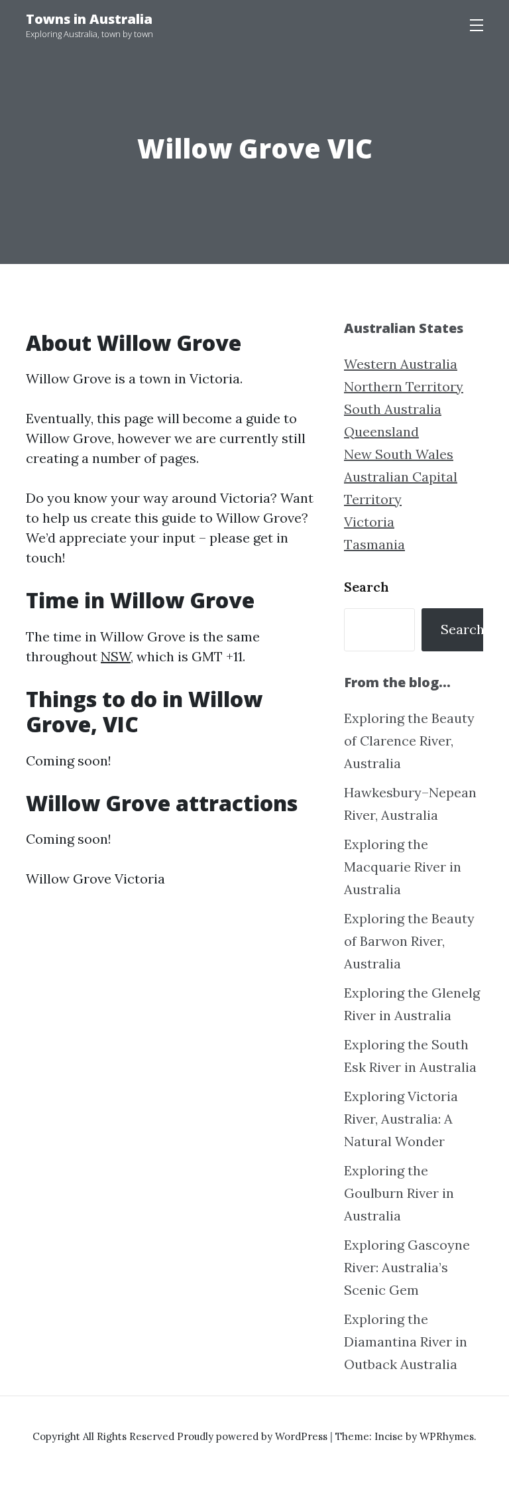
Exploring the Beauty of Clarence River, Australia (409, 740)
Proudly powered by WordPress (253, 1436)
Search (366, 586)
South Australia (392, 409)
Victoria (369, 521)
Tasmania (374, 544)
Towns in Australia (89, 19)
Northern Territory (403, 386)
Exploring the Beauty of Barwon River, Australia (409, 941)
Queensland (381, 431)
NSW (116, 656)
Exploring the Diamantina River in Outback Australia (405, 1341)
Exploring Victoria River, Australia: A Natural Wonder (401, 1118)
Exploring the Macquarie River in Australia (402, 866)
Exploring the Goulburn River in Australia (399, 1193)
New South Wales (398, 454)
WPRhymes (447, 1436)
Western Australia (400, 364)
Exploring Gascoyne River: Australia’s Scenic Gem (407, 1267)
